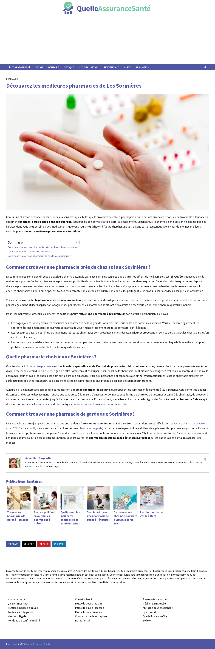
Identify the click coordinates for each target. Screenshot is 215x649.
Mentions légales (18, 616)
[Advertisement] (107, 40)
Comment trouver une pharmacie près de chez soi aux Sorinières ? (43, 247)
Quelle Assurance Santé (38, 644)
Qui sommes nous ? (19, 603)
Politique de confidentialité (24, 620)
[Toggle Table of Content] (75, 242)
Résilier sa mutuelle (154, 603)
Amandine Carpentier (39, 458)
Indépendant (111, 67)
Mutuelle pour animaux (88, 612)
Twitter (147, 620)
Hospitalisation (89, 67)
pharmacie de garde (90, 428)
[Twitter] (205, 459)
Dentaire (53, 67)
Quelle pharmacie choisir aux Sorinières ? (30, 251)
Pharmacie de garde (155, 599)
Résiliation (142, 67)
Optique (69, 67)
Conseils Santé (83, 599)
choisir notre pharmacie (40, 366)
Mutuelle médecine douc (22, 608)
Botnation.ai (82, 620)
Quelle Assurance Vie (155, 616)
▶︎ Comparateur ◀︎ (19, 67)
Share (15, 544)
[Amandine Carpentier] (14, 462)
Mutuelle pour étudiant (88, 603)
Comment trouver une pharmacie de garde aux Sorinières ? (39, 255)
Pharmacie (12, 79)
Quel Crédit (149, 612)
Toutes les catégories (20, 612)
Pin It (45, 544)
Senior (39, 67)
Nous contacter (17, 599)
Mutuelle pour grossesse (89, 608)
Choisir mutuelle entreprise (91, 616)
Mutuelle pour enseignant (158, 608)
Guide (127, 67)
